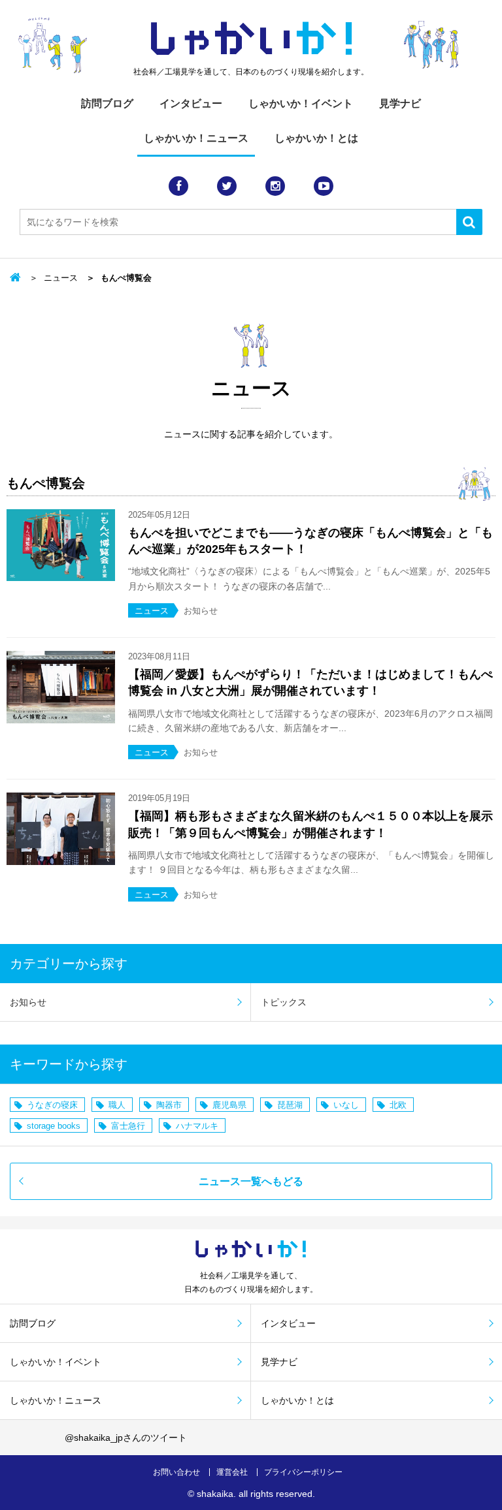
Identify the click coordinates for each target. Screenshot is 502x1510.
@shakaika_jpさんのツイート (126, 1437)
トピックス (284, 1002)
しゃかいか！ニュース (196, 138)
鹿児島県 (229, 1105)
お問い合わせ (176, 1472)
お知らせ (28, 1002)
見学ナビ (400, 103)
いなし (346, 1105)
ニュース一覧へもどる (251, 1181)
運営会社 (232, 1472)
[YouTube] (323, 186)
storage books (53, 1126)
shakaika (215, 1493)
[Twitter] (227, 186)
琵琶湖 (290, 1105)
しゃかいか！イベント (300, 103)
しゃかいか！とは (316, 138)
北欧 (398, 1105)
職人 (117, 1105)
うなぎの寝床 (52, 1105)
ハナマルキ (197, 1126)
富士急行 (128, 1126)
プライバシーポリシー (303, 1472)
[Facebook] (178, 186)
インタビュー (190, 103)
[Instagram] (275, 186)
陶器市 (169, 1105)
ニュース (61, 278)
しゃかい (251, 39)
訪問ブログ (107, 103)
